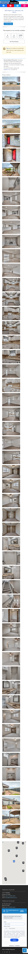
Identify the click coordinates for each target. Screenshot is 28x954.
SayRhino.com (7, 69)
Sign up (8, 48)
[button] (14, 861)
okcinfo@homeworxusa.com (11, 897)
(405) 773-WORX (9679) (10, 896)
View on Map (9, 24)
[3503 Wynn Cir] (11, 83)
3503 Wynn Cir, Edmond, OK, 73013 (14, 11)
